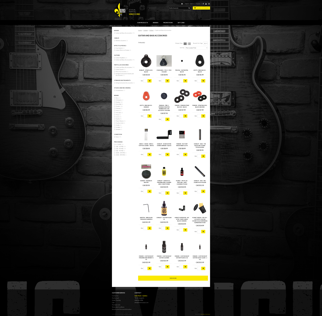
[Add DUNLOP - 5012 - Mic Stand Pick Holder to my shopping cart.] (203, 191)
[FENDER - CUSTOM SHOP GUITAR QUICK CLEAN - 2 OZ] (200, 246)
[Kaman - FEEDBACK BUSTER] (146, 171)
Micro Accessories (122, 71)
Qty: (142, 80)
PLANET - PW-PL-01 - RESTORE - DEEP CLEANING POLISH (182, 182)
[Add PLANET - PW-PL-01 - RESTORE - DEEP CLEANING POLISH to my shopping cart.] (185, 193)
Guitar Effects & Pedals (123, 50)
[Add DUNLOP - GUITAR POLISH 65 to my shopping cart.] (167, 228)
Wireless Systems (122, 40)
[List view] (189, 43)
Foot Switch (120, 48)
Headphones (120, 90)
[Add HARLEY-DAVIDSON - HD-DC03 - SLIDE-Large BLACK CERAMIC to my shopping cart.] (185, 230)
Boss (118, 98)
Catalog (145, 30)
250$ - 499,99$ (121, 155)
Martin (118, 119)
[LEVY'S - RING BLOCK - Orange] (146, 96)
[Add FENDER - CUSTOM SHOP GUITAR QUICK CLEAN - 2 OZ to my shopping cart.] (203, 268)
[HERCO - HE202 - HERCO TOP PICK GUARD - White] (146, 134)
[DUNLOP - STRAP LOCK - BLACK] (146, 61)
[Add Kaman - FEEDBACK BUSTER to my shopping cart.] (149, 191)
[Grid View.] (185, 43)
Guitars (151, 30)
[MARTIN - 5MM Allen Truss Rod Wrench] (146, 208)
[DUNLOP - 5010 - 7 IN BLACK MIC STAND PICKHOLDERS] (200, 134)
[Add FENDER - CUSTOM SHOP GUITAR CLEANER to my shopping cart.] (167, 266)
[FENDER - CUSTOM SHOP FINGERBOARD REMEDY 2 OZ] (146, 246)
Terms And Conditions (118, 307)
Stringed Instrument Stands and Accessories (125, 74)
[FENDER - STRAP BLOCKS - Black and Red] (200, 96)
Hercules (119, 112)
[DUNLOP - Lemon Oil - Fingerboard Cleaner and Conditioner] (164, 171)
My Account (115, 298)
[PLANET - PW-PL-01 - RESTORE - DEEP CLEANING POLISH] (182, 171)
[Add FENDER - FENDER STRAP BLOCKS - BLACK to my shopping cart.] (185, 116)
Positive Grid (120, 123)
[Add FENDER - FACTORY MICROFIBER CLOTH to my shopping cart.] (185, 154)
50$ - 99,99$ (120, 150)
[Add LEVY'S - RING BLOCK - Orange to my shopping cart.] (149, 116)
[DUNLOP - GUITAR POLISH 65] (164, 208)
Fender (119, 106)
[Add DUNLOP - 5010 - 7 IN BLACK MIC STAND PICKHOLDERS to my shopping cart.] (203, 156)
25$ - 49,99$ (121, 148)
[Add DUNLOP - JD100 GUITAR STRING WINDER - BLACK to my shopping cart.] (167, 154)
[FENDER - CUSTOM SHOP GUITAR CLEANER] (164, 246)
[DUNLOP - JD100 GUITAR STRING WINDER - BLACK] (164, 134)
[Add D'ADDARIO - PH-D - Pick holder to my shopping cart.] (167, 80)
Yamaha (119, 129)
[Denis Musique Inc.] (120, 10)
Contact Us (115, 295)
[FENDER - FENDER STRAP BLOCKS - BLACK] (182, 96)
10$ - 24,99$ (121, 146)
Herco (118, 110)
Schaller (119, 127)
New (118, 137)
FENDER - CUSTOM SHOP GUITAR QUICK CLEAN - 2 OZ (200, 257)
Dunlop (119, 102)
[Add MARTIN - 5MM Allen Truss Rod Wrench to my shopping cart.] (149, 228)
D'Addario (119, 100)
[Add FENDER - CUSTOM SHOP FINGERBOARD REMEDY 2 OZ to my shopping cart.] (149, 268)
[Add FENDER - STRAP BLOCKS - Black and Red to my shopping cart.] (203, 116)
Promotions (168, 22)
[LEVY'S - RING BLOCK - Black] (200, 61)
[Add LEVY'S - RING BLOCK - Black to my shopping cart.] (203, 80)
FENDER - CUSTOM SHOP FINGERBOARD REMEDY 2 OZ (146, 257)
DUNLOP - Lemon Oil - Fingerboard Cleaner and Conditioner (164, 182)
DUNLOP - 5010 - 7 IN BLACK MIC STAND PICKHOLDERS (200, 145)
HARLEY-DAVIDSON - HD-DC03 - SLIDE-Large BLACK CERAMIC (182, 219)
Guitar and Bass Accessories (125, 33)
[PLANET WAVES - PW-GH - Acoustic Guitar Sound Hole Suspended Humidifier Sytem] (200, 208)
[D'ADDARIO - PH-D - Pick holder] (164, 61)
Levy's (118, 117)
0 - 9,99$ (119, 144)
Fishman (119, 108)
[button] (201, 8)
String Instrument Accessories (125, 83)
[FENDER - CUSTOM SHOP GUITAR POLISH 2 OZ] (182, 246)
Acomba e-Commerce (205, 314)
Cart (113, 302)
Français (198, 3)
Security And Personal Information (121, 309)
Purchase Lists (116, 305)
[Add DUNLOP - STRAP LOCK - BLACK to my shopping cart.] (149, 80)
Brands (155, 22)
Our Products (142, 22)
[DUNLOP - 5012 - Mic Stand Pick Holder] (200, 171)
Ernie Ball (119, 104)
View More (173, 278)
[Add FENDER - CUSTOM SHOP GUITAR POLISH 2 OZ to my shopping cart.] (185, 266)
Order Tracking (116, 300)
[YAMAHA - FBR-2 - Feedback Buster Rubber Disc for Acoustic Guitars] (164, 96)
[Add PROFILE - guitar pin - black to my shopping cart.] (185, 80)
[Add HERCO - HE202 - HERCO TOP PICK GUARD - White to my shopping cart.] (149, 154)
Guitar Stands (120, 69)
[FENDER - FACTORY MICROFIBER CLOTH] (182, 134)
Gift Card (181, 22)
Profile (118, 125)
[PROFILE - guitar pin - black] (182, 61)
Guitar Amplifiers (121, 57)
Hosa (118, 114)
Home (140, 30)
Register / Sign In (189, 3)
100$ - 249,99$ (121, 153)
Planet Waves (120, 121)
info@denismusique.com (141, 302)
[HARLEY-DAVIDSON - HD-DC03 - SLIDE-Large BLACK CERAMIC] (182, 208)
